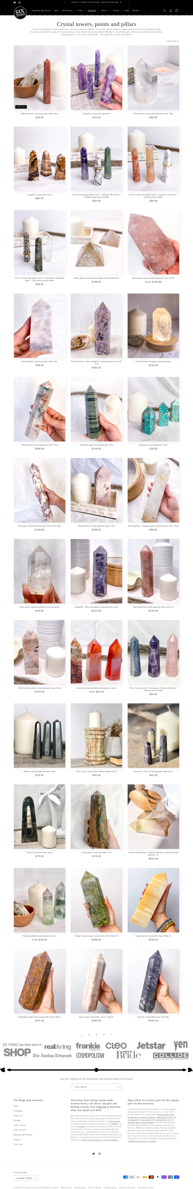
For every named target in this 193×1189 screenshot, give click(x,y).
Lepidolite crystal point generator (96, 114)
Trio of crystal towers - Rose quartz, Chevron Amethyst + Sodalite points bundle (153, 689)
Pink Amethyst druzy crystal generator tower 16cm (40, 688)
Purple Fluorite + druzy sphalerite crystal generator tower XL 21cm (96, 362)
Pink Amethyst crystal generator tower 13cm (96, 526)
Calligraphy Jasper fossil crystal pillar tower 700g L (39, 1017)
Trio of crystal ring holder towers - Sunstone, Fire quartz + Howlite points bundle (153, 196)
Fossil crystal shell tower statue (40, 852)
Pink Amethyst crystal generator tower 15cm (39, 445)
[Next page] (111, 1034)
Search (17, 1139)
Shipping (18, 1111)
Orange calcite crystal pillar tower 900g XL (153, 936)
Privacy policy (79, 1187)
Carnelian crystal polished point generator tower (96, 688)
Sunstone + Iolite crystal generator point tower (153, 771)
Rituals (17, 1120)
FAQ (16, 1106)
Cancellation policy (145, 1187)
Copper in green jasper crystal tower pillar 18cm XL (96, 936)
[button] (68, 10)
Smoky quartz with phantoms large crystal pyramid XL (96, 278)
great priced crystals (165, 1117)
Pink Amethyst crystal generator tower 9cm (40, 361)
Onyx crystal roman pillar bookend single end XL (96, 771)
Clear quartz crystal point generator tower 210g (153, 114)
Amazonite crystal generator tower (153, 445)
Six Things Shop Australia (31, 1187)
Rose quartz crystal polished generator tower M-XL (153, 278)
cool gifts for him (148, 1120)
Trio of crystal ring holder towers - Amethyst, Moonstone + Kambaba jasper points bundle (96, 196)
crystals (81, 1126)
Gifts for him (20, 1130)
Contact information (127, 1187)
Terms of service (94, 1187)
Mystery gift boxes (23, 1135)
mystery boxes (114, 1121)
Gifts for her (20, 1125)
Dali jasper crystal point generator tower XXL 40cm (39, 526)
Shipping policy (110, 1187)
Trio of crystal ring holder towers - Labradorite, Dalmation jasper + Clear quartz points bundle (39, 279)
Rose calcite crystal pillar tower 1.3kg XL (96, 1017)
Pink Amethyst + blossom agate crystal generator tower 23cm (153, 526)
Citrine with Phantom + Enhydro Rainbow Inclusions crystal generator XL (153, 853)
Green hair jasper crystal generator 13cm (96, 445)
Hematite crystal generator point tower (40, 771)
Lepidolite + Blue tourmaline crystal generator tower (96, 607)
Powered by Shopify (50, 1187)
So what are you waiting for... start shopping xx (99, 1140)
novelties (114, 1124)
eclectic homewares (147, 1117)
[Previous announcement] (64, 2)
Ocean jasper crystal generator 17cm (96, 852)
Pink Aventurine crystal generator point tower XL (153, 607)
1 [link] (81, 1034)
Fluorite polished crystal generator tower (39, 936)
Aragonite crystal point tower (39, 195)
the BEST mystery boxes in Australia (142, 1141)
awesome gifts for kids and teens (141, 1123)
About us (18, 1116)
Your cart (18, 1144)
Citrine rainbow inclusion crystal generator (153, 361)
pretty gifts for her (163, 1120)
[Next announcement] (129, 2)
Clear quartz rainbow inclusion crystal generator (40, 607)
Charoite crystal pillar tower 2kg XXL (153, 1017)
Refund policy (66, 1187)
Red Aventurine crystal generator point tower (39, 114)
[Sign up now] (118, 1087)
